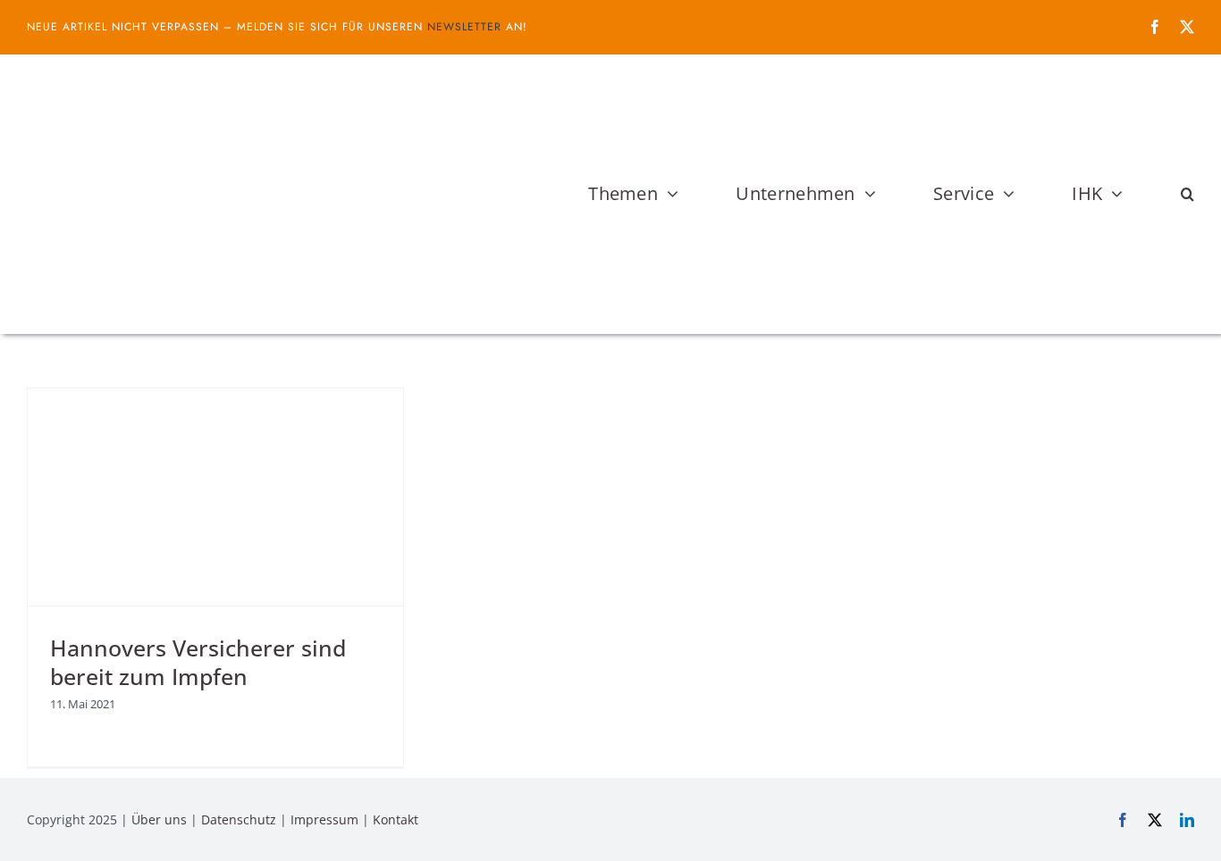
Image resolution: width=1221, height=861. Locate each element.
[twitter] (1187, 27)
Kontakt (395, 819)
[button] (1187, 193)
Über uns (159, 819)
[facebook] (1155, 27)
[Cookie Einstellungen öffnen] (39, 838)
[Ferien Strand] (228, 88)
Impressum (324, 819)
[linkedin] (1187, 820)
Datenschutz (238, 819)
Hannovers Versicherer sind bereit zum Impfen (198, 662)
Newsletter (464, 27)
